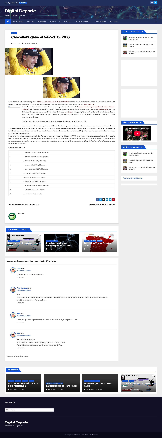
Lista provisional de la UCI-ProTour (24, 205)
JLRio (22, 213)
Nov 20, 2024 (52, 389)
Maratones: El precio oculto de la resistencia (23, 384)
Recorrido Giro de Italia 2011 (101, 205)
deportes (93, 240)
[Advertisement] (137, 73)
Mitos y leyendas (83, 21)
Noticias (17, 240)
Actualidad (18, 21)
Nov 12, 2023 (90, 389)
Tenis (61, 383)
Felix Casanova (22, 288)
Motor (67, 21)
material (114, 21)
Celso (19, 268)
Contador (34, 43)
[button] (156, 21)
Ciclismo (14, 33)
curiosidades (100, 21)
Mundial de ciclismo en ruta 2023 (23, 244)
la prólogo (68, 112)
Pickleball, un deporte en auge (98, 384)
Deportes (54, 21)
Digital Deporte (20, 10)
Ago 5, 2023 (128, 389)
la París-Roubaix (103, 109)
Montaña (42, 21)
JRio (18, 313)
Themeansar (95, 434)
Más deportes (95, 381)
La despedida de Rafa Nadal (61, 385)
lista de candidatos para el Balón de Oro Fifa (53, 102)
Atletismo (11, 381)
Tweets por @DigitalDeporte (132, 178)
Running (30, 21)
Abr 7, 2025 (13, 389)
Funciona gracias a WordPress (72, 434)
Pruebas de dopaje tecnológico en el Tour (58, 244)
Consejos (18, 381)
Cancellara (27, 43)
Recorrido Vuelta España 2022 (97, 244)
